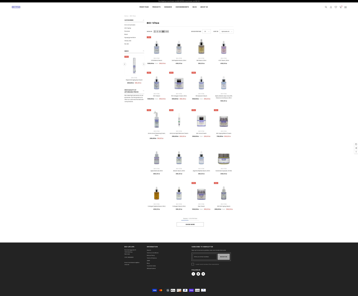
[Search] (326, 7)
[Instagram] (198, 274)
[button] (155, 31)
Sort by (215, 31)
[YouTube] (203, 274)
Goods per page (196, 31)
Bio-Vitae (134, 78)
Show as (149, 31)
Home (126, 16)
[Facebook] (193, 274)
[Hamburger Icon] (345, 7)
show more (190, 224)
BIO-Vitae (133, 16)
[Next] (143, 64)
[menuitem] (134, 24)
